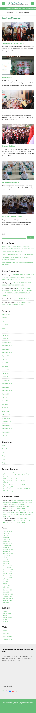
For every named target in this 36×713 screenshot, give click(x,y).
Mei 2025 (5, 366)
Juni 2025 (5, 363)
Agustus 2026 (6, 314)
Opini (3, 452)
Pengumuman (6, 456)
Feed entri (6, 633)
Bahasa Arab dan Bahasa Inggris (13, 43)
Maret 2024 (5, 411)
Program (4, 463)
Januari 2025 (6, 376)
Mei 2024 (5, 404)
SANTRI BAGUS (23, 299)
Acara (3, 445)
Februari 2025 (6, 373)
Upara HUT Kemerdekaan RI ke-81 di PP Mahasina (17, 254)
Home (15, 12)
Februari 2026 (6, 335)
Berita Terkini (6, 449)
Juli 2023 (4, 435)
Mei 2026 (5, 325)
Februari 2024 (6, 415)
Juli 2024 (4, 397)
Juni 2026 (5, 321)
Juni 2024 (5, 401)
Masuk (5, 630)
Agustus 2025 (6, 356)
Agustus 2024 (6, 394)
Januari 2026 (6, 338)
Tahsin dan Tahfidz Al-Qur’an (12, 217)
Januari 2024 (6, 418)
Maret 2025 (5, 370)
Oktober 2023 (6, 425)
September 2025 (7, 352)
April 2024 (5, 408)
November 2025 (7, 345)
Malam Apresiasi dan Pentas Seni (12, 251)
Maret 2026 (5, 332)
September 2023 (7, 428)
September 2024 (7, 390)
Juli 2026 (4, 318)
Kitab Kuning (6, 112)
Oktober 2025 (6, 349)
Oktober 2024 (6, 387)
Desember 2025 (6, 342)
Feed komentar (7, 636)
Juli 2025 (4, 359)
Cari (3, 234)
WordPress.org (7, 639)
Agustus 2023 (6, 432)
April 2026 (5, 328)
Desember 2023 (6, 421)
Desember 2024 (6, 380)
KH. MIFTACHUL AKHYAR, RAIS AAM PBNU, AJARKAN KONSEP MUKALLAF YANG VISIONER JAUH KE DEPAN (18, 277)
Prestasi (4, 459)
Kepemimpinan (7, 77)
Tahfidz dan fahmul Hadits (10, 182)
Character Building (8, 146)
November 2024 (7, 383)
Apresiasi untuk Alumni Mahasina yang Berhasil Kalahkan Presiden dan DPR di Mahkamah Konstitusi (17, 475)
